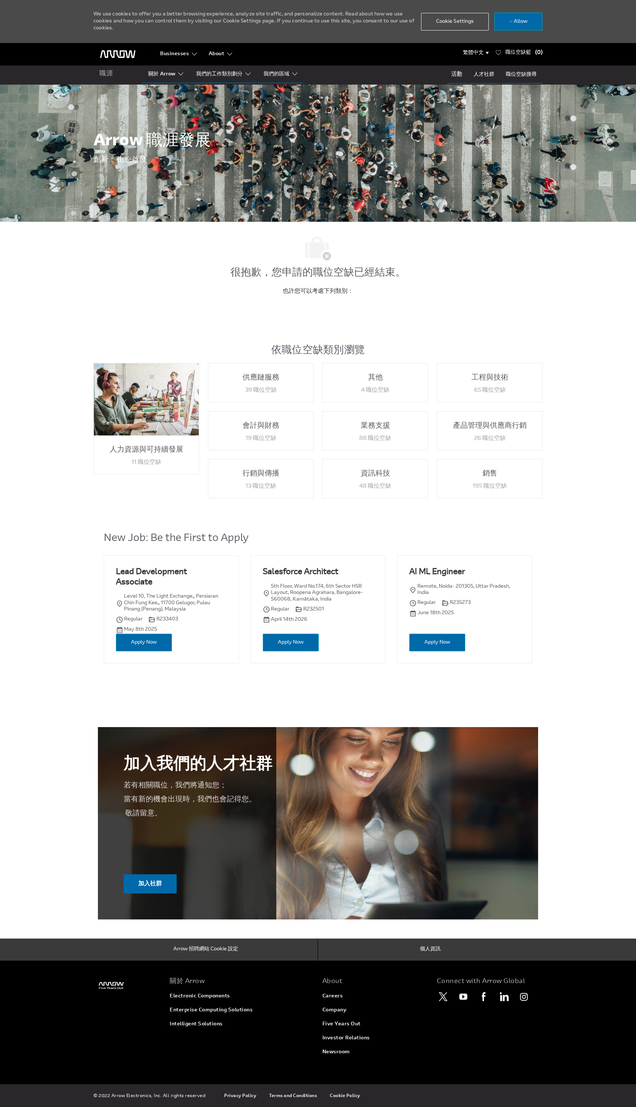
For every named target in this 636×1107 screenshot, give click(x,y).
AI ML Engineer (437, 572)
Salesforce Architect (300, 572)
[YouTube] (463, 996)
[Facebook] (483, 996)
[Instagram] (524, 996)
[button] (476, 53)
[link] (127, 985)
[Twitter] (443, 996)
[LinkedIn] (504, 996)
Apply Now (144, 642)
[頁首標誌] (117, 54)
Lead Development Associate (151, 577)
